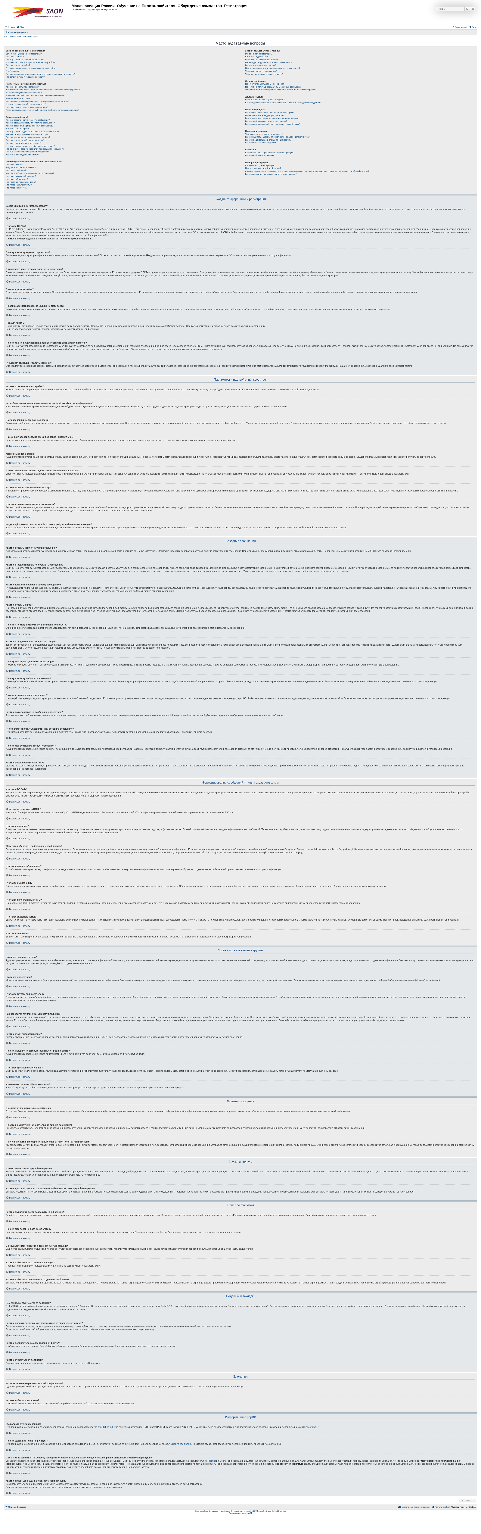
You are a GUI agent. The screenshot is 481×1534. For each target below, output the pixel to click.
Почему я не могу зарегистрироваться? (25, 59)
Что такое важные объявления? (21, 176)
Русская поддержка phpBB (241, 1513)
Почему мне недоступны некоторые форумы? (28, 137)
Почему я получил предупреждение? (23, 143)
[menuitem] (20, 27)
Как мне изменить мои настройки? (22, 87)
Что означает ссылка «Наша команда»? (264, 74)
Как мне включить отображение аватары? (26, 104)
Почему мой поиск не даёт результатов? (264, 115)
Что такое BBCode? (15, 165)
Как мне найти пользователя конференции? (266, 121)
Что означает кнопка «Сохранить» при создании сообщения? (35, 149)
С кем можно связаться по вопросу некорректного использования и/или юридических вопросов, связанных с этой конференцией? (308, 171)
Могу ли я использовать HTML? (21, 167)
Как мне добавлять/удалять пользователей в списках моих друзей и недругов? (283, 102)
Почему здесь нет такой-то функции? (263, 168)
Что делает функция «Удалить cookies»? (25, 77)
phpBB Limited (105, 1427)
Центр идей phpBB (182, 1444)
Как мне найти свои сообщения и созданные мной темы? (272, 124)
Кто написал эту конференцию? (260, 165)
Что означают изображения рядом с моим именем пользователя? (37, 101)
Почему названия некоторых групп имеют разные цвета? (272, 68)
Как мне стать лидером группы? (260, 65)
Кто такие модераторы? (256, 56)
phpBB (430, 457)
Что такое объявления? (17, 179)
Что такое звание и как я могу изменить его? (27, 107)
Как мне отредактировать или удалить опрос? (28, 134)
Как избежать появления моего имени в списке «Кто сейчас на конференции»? (43, 90)
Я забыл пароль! (14, 71)
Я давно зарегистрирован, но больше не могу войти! (31, 68)
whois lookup (208, 1461)
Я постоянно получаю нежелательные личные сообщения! (273, 87)
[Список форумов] (38, 12)
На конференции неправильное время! (24, 93)
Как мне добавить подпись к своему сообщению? (29, 126)
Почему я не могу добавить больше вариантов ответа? (32, 131)
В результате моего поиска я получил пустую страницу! (272, 118)
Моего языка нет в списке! (18, 98)
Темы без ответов (12, 37)
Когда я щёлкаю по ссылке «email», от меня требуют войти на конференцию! (42, 110)
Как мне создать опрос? (17, 128)
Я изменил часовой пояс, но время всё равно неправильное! (35, 95)
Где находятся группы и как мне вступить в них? (268, 62)
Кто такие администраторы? (258, 54)
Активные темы (30, 37)
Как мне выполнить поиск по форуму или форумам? (270, 112)
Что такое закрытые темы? (19, 185)
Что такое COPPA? (15, 56)
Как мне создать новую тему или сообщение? (28, 120)
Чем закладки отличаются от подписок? (264, 134)
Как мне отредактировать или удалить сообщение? (30, 123)
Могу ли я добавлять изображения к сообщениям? (30, 173)
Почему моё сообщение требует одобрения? (27, 152)
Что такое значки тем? (16, 188)
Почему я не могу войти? (18, 65)
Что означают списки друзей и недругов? (264, 99)
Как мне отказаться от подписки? (261, 143)
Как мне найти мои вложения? (259, 155)
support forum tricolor (221, 1511)
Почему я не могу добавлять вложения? (25, 140)
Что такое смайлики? (16, 170)
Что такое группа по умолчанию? (261, 71)
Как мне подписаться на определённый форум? (268, 140)
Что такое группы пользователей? (261, 59)
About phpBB (312, 1427)
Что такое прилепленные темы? (21, 182)
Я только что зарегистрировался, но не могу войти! (30, 62)
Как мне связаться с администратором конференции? (271, 174)
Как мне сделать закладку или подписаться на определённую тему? (277, 137)
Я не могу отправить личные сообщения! (264, 84)
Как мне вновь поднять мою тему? (22, 155)
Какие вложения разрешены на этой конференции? (269, 152)
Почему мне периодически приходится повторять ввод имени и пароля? (40, 74)
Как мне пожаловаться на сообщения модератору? (30, 146)
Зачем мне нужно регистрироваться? (24, 54)
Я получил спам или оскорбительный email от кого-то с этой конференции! (281, 90)
